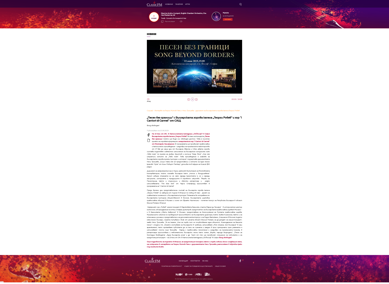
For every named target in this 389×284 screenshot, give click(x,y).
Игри (187, 4)
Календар (183, 261)
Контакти (195, 261)
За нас (205, 261)
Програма (228, 19)
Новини (169, 4)
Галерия (179, 4)
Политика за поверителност (171, 266)
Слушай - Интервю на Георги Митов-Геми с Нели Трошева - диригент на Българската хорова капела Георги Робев (193, 111)
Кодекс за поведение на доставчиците (198, 266)
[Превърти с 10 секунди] (188, 99)
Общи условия (220, 266)
